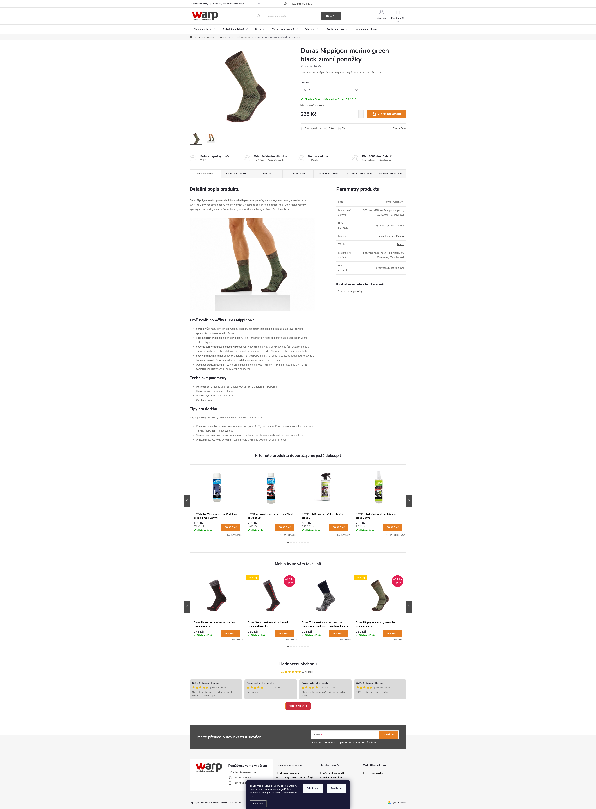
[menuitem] (204, 29)
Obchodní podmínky (199, 3)
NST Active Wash (221, 430)
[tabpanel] (217, 501)
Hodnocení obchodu (298, 664)
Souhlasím (336, 788)
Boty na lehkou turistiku (334, 773)
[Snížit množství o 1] (360, 116)
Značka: (399, 128)
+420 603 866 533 (242, 783)
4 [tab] (296, 542)
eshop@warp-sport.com (245, 772)
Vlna (381, 236)
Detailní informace (374, 72)
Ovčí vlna (390, 236)
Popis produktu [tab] (205, 174)
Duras (400, 244)
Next (409, 501)
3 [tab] (294, 542)
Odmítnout (313, 788)
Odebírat (388, 734)
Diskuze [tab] (267, 174)
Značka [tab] (298, 174)
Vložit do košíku (389, 114)
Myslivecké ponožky (351, 291)
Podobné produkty (389, 174)
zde (252, 796)
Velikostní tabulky (374, 773)
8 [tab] (308, 542)
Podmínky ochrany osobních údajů (228, 3)
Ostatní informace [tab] (329, 174)
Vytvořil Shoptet (399, 802)
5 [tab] (299, 542)
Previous (187, 501)
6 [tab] (302, 542)
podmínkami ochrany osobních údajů (358, 742)
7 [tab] (305, 542)
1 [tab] (288, 542)
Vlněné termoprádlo (332, 777)
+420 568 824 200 (242, 777)
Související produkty (358, 174)
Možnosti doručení (314, 104)
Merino (400, 236)
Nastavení (258, 803)
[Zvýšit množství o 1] (360, 112)
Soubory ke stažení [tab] (236, 174)
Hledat (331, 16)
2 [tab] (291, 542)
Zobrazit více (298, 706)
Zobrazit (230, 633)
